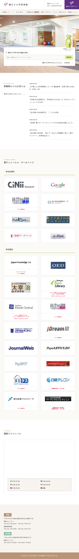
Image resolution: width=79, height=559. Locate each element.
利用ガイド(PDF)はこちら (57, 295)
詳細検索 (67, 62)
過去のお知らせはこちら (13, 94)
